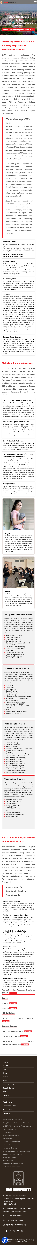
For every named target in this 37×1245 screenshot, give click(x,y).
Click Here (13, 993)
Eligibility (6, 1113)
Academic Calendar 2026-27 (13, 1120)
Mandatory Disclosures (11, 1148)
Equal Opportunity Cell (11, 1135)
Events (5, 1081)
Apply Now (7, 1102)
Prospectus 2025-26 (11, 1106)
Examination (7, 1139)
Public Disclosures (9, 1157)
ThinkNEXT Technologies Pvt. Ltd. (18, 1242)
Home (5, 30)
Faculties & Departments (12, 1142)
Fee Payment (8, 1084)
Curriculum (7, 1132)
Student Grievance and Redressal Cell (16, 1151)
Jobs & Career (9, 1088)
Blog (5, 1073)
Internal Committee (10, 1145)
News (5, 1077)
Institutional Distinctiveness (13, 1164)
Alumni (5, 1066)
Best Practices (8, 1160)
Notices (6, 1092)
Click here (13, 1003)
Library (6, 1095)
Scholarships (8, 1110)
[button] (5, 1240)
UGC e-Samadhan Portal (11, 1167)
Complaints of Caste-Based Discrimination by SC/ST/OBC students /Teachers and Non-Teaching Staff (18, 1126)
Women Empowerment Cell (12, 1154)
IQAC (5, 1069)
